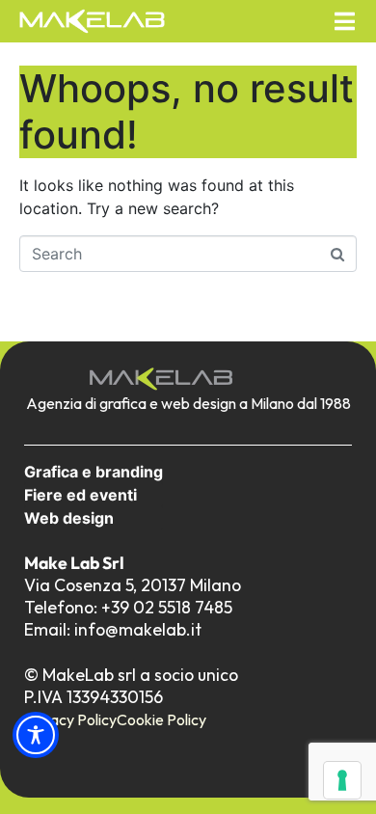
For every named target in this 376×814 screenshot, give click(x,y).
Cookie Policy (161, 719)
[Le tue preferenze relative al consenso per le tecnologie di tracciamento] (342, 780)
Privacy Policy (70, 719)
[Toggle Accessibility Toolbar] (35, 735)
